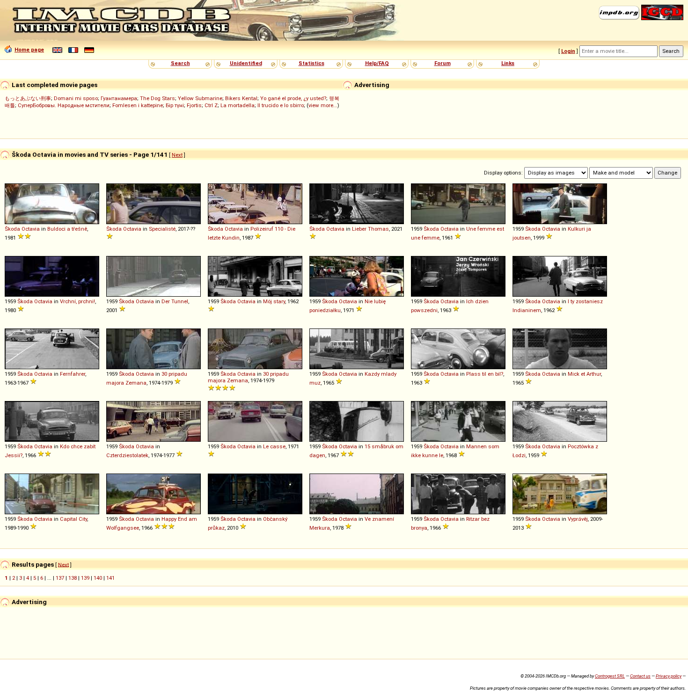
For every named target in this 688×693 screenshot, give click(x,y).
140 (98, 578)
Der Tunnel (174, 301)
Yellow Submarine (200, 98)
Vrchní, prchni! (77, 301)
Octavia (31, 229)
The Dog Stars (157, 98)
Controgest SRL (610, 675)
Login (568, 51)
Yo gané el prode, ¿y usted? (293, 98)
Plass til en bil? (484, 374)
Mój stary (274, 301)
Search (180, 63)
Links (507, 63)
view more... (322, 105)
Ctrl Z (211, 105)
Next (177, 155)
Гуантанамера (119, 98)
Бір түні (175, 105)
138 (72, 578)
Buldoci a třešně (67, 229)
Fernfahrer (72, 374)
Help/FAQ (377, 63)
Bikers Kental (241, 98)
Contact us (640, 675)
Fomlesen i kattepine (137, 105)
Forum (442, 63)
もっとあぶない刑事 (28, 98)
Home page (29, 49)
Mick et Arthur (584, 374)
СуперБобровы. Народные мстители (64, 105)
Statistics (311, 63)
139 (85, 578)
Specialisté (162, 229)
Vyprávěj (578, 519)
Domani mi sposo (76, 98)
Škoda (12, 229)
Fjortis (194, 105)
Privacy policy (668, 675)
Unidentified (246, 63)
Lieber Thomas (370, 229)
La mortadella (237, 105)
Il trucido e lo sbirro (280, 105)
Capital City (73, 519)
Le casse (274, 446)
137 (60, 578)
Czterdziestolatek (127, 455)
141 (110, 578)
